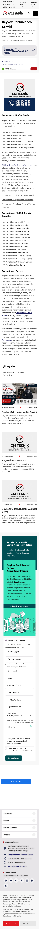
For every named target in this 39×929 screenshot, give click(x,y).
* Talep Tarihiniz (11, 713)
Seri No (9, 679)
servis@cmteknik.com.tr (17, 866)
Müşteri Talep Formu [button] (19, 606)
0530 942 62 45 (9, 7)
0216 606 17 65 (8, 4)
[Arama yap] (27, 13)
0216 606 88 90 (8, 2)
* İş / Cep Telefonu (14, 700)
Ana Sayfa (6, 61)
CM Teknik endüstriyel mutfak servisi (17, 165)
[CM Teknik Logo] (15, 13)
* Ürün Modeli (12, 671)
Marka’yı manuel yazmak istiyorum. (17, 664)
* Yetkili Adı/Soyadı (14, 692)
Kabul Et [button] (9, 923)
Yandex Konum (27, 854)
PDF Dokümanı (9, 69)
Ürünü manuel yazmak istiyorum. (16, 666)
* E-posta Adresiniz (14, 707)
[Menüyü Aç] (35, 13)
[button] (31, 726)
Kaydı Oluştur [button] (13, 758)
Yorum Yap (16, 781)
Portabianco (7, 340)
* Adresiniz (11, 727)
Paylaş (34, 69)
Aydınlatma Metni (17, 749)
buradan (6, 916)
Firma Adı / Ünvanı (14, 685)
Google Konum (14, 854)
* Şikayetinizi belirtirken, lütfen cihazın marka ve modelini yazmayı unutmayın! (18, 741)
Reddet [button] (25, 923)
